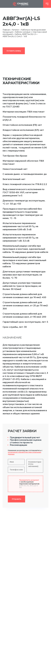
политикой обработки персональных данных (24, 453)
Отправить (16, 499)
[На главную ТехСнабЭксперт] (22, 4)
